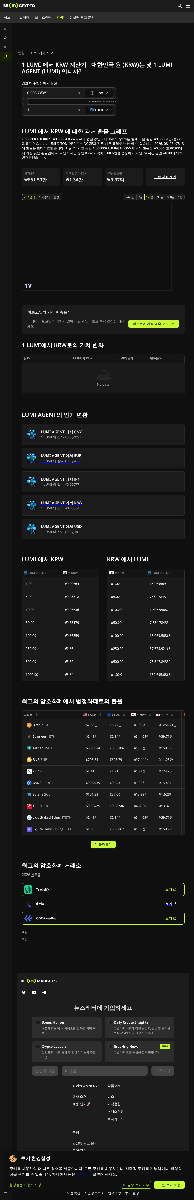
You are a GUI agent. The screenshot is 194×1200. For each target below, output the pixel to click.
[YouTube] (34, 993)
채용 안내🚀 (81, 1104)
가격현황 (114, 1104)
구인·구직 (79, 1150)
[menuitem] (6, 28)
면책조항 (114, 1193)
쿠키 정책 (84, 1174)
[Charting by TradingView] (28, 286)
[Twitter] (23, 993)
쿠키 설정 (132, 1193)
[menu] (6, 42)
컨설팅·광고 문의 (82, 17)
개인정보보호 (94, 1193)
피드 (7, 17)
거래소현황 (115, 1111)
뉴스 (110, 1096)
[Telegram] (44, 993)
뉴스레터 (22, 17)
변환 (21, 53)
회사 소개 (79, 1096)
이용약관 (73, 1193)
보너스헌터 (43, 17)
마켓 (60, 17)
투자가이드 (115, 1119)
